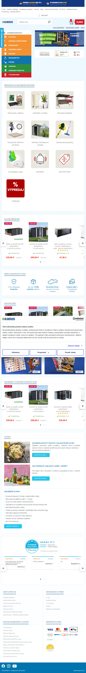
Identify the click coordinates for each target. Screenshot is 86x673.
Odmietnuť (16, 352)
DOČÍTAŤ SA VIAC (40, 455)
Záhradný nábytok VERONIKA (16, 513)
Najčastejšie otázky (72, 28)
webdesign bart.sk (79, 670)
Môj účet (44, 15)
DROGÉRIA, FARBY (15, 49)
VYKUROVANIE (14, 74)
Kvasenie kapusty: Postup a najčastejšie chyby (22, 496)
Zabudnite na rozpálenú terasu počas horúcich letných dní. (26, 504)
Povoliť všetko (70, 352)
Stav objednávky (58, 28)
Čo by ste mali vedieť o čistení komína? (19, 502)
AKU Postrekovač (12, 521)
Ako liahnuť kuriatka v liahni (15, 507)
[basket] (71, 22)
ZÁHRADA (12, 66)
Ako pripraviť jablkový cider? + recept (19, 499)
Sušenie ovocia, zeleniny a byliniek (18, 518)
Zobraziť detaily (74, 346)
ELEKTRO (12, 53)
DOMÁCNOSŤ (13, 45)
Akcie (82, 28)
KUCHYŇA (12, 37)
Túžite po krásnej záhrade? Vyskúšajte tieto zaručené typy (27, 510)
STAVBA (11, 62)
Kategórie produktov (14, 33)
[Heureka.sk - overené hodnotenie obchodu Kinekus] (43, 546)
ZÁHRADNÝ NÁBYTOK (16, 70)
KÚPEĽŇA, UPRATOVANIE (18, 41)
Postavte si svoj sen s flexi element (19, 516)
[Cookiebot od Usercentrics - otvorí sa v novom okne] (74, 319)
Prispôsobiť (41, 352)
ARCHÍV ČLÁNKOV (12, 526)
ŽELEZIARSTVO (14, 58)
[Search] (49, 22)
